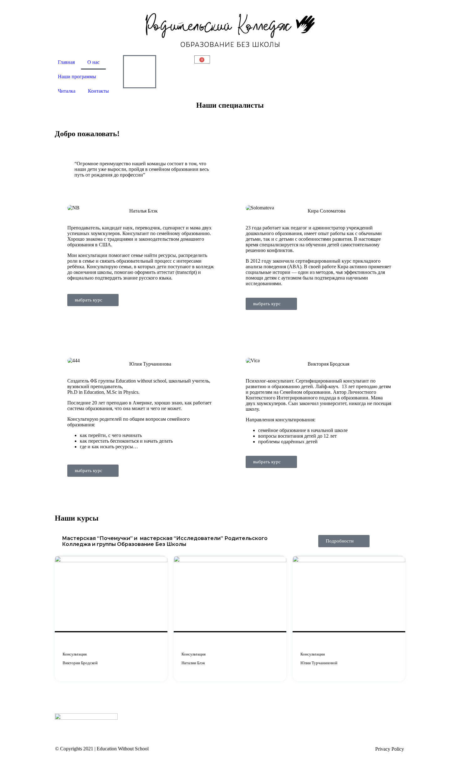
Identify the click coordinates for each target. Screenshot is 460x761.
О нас (93, 62)
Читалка (66, 91)
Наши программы (77, 76)
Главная (66, 62)
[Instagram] (345, 63)
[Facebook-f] (273, 63)
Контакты (98, 91)
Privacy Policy (389, 749)
